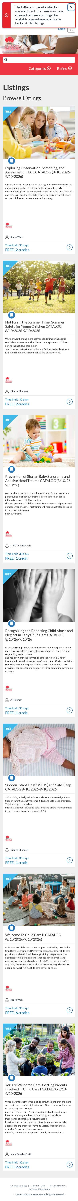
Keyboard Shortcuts (39, 1188)
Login (61, 28)
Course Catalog (19, 1185)
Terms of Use (38, 1185)
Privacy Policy (57, 1185)
